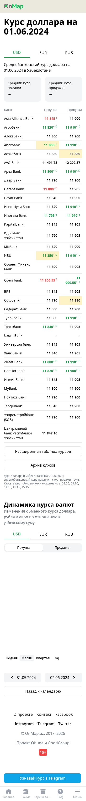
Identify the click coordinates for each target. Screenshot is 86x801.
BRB (7, 291)
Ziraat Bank (13, 362)
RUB (69, 52)
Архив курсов (43, 465)
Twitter (64, 723)
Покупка (24, 547)
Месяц (27, 658)
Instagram (24, 723)
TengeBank (13, 406)
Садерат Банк (15, 309)
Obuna (37, 743)
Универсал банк (17, 344)
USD (17, 52)
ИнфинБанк (13, 379)
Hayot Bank (13, 198)
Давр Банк (12, 180)
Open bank (13, 280)
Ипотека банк (15, 215)
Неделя (12, 658)
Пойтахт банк (15, 397)
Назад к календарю (43, 691)
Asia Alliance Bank (18, 118)
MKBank (10, 246)
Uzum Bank (13, 335)
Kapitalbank (13, 224)
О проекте (23, 714)
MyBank (10, 388)
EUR (43, 52)
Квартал (43, 658)
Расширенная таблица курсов (43, 451)
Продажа (62, 547)
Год (56, 658)
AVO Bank (11, 162)
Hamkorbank (14, 370)
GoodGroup (59, 743)
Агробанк (11, 127)
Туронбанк (12, 318)
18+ (43, 752)
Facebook (64, 714)
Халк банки (13, 353)
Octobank (11, 300)
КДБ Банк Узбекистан (13, 235)
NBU (7, 255)
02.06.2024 (59, 677)
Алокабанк (12, 136)
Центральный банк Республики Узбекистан (18, 433)
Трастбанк (12, 326)
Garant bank (14, 189)
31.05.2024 (26, 677)
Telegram (46, 723)
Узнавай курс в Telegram (42, 778)
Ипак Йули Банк (17, 206)
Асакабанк (12, 153)
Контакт (44, 714)
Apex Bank (12, 171)
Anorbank (12, 145)
